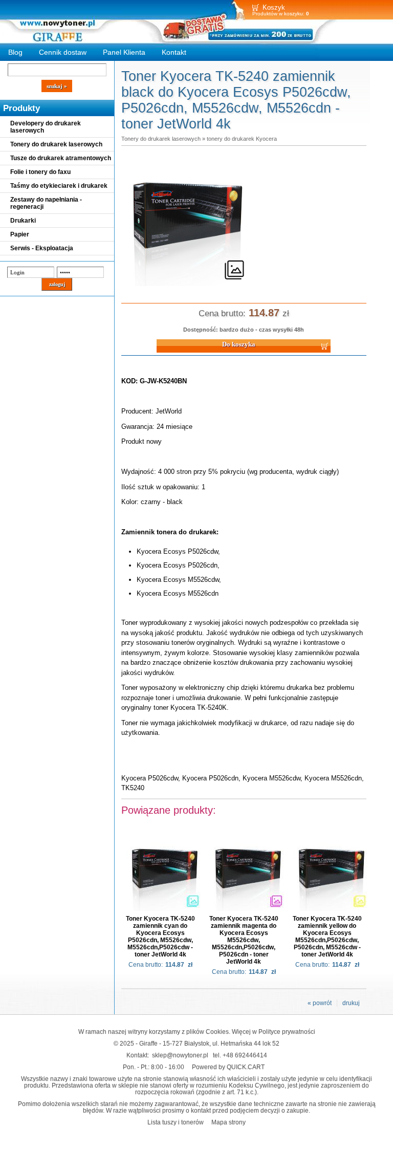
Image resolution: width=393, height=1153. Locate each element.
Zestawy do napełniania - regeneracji (46, 203)
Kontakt (174, 52)
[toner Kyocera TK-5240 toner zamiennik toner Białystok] (187, 286)
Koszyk (274, 7)
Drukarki (23, 220)
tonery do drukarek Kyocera (242, 139)
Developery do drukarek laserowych (45, 127)
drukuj (351, 1003)
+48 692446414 (245, 1055)
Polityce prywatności (286, 1031)
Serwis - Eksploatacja (41, 248)
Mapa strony (228, 1122)
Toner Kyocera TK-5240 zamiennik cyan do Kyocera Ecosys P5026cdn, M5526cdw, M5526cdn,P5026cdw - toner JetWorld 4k (160, 936)
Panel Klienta (124, 52)
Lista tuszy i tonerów (175, 1122)
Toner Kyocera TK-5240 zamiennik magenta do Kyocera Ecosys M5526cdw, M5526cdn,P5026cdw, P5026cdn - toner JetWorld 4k (243, 940)
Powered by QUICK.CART (228, 1066)
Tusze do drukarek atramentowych (60, 158)
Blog (15, 52)
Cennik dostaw (62, 52)
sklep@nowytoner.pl (180, 1055)
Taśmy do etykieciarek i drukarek (58, 185)
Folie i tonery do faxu (40, 172)
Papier (19, 234)
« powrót (320, 1003)
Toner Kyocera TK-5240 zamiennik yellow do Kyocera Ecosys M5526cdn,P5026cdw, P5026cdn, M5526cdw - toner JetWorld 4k (327, 936)
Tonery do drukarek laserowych (56, 144)
